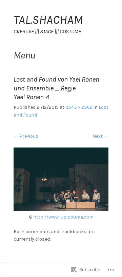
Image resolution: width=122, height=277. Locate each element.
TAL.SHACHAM (48, 20)
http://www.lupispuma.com (63, 217)
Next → (100, 136)
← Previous (26, 136)
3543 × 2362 (79, 107)
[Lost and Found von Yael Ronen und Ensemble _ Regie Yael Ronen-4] (61, 209)
